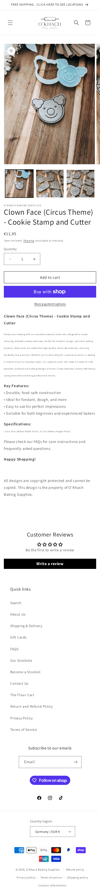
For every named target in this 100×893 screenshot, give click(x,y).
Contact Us (19, 683)
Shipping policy (77, 877)
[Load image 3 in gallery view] (80, 184)
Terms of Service (23, 729)
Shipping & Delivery (26, 625)
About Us (18, 614)
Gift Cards (18, 637)
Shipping (28, 240)
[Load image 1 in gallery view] (19, 184)
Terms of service (51, 877)
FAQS (14, 649)
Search (16, 603)
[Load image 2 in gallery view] (50, 184)
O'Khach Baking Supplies (43, 869)
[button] (10, 22)
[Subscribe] (75, 762)
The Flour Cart (22, 695)
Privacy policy (26, 877)
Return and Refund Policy (31, 706)
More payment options (50, 304)
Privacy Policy (21, 718)
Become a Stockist (25, 672)
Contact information (52, 885)
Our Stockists (21, 660)
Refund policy (75, 869)
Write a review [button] (49, 563)
